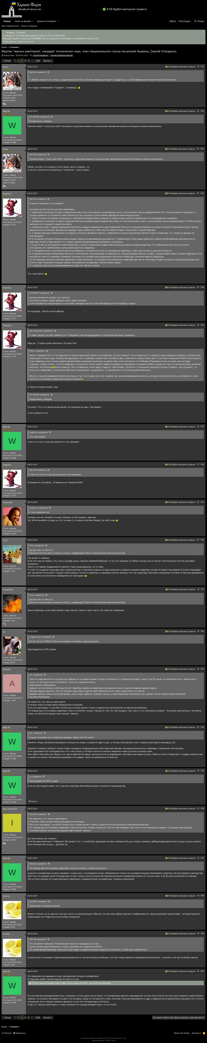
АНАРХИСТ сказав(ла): (39, 293)
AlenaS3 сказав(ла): (38, 814)
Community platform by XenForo (103, 1038)
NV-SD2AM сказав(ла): (39, 117)
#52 (202, 631)
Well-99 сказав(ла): (37, 72)
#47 (202, 426)
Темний (7, 1033)
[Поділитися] (198, 66)
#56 (202, 808)
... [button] (32, 61)
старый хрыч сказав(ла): (40, 637)
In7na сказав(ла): (36, 545)
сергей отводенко (40, 55)
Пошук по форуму (29, 26)
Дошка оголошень (46, 21)
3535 (38, 61)
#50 (202, 540)
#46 (202, 325)
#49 (202, 502)
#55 (202, 771)
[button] (33, 21)
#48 (202, 464)
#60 (202, 971)
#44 (202, 193)
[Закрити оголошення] (203, 32)
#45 (202, 287)
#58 (202, 896)
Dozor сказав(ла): (37, 351)
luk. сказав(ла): (36, 675)
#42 (202, 111)
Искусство (9, 55)
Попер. (8, 61)
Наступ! (46, 61)
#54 (202, 727)
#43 (202, 149)
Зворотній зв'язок (182, 1033)
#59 (202, 933)
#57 (202, 858)
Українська (20, 1033)
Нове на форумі (23, 21)
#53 (202, 669)
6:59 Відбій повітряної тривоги (127, 9)
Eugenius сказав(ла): (38, 432)
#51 (202, 589)
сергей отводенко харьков (61, 55)
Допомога (196, 1033)
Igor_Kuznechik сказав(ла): (41, 331)
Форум (7, 21)
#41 (202, 66)
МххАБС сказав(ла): (38, 901)
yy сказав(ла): (35, 776)
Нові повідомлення (10, 26)
